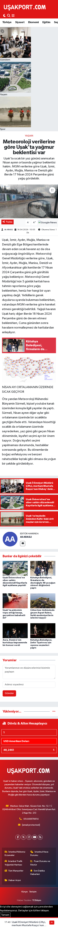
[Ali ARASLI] (10, 539)
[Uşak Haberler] (25, 7)
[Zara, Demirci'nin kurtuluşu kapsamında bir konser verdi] (15, 630)
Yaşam (29, 135)
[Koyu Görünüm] (4, 15)
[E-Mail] (22, 543)
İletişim (33, 892)
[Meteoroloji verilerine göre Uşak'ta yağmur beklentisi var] (29, 201)
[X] (23, 837)
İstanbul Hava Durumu (39, 853)
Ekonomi (33, 22)
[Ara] (8, 15)
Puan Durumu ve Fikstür (40, 863)
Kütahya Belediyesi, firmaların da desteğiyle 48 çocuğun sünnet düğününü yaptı (42, 583)
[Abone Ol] (47, 222)
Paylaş (9, 222)
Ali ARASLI (8, 230)
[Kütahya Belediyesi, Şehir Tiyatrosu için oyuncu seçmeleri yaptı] (42, 630)
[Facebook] (17, 837)
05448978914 (31, 819)
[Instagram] (29, 837)
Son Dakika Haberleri (37, 872)
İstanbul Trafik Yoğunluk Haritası (13, 863)
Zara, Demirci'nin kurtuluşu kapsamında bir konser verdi (15, 642)
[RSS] (40, 837)
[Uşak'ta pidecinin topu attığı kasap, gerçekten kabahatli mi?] (15, 600)
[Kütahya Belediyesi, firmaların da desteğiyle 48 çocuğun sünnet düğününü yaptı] (42, 568)
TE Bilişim (36, 900)
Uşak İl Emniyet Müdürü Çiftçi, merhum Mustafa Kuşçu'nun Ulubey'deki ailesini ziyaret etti (30, 925)
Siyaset (19, 22)
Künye (24, 892)
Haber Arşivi (15, 880)
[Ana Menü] (13, 15)
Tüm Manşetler (15, 871)
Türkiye (7, 22)
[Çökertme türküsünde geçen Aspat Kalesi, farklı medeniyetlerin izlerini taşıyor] (42, 600)
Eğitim (46, 22)
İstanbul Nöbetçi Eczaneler (15, 853)
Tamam (5, 915)
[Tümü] (53, 711)
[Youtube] (34, 837)
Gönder (9, 693)
